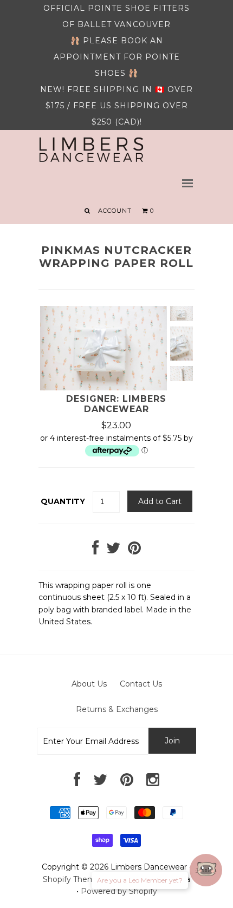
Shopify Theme (71, 879)
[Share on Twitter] (113, 551)
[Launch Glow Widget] (206, 870)
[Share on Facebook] (95, 551)
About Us (89, 684)
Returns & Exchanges (117, 709)
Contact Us (141, 684)
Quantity (63, 501)
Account (115, 210)
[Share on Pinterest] (134, 551)
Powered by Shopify (119, 891)
